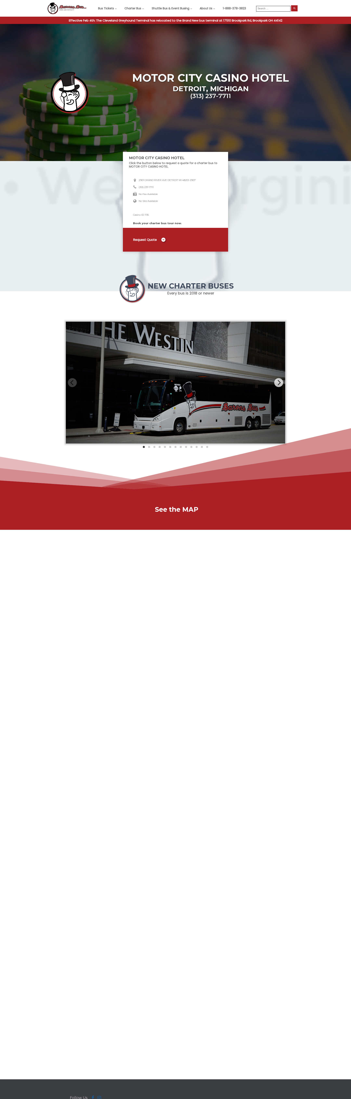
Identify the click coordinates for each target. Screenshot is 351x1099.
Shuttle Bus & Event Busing (170, 8)
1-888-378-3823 (234, 8)
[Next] (278, 382)
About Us (206, 8)
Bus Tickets (106, 8)
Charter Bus (133, 8)
